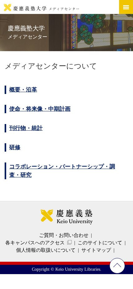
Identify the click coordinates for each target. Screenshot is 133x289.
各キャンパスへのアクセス (35, 242)
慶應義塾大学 (27, 32)
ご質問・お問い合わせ (63, 235)
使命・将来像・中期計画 (40, 109)
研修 (14, 147)
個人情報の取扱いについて (45, 250)
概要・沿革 (23, 90)
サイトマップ (96, 250)
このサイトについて (100, 242)
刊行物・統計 (26, 128)
